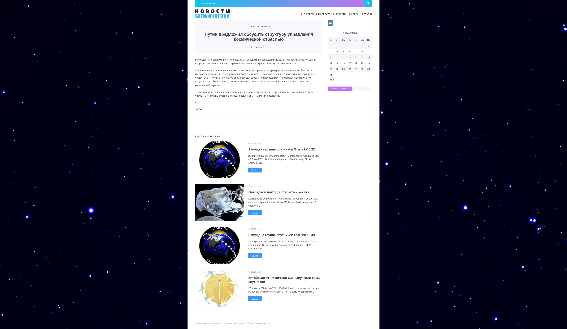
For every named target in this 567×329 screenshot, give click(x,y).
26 (343, 68)
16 (368, 57)
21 (356, 63)
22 (362, 63)
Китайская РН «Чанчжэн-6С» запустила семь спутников (284, 279)
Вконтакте (330, 23)
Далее (255, 169)
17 (331, 63)
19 (343, 63)
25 (337, 68)
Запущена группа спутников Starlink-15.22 (281, 149)
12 (343, 57)
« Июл (331, 79)
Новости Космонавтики (217, 15)
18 (337, 63)
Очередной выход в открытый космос (279, 192)
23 (368, 63)
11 (337, 57)
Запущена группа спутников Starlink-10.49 (281, 234)
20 (350, 63)
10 (331, 57)
